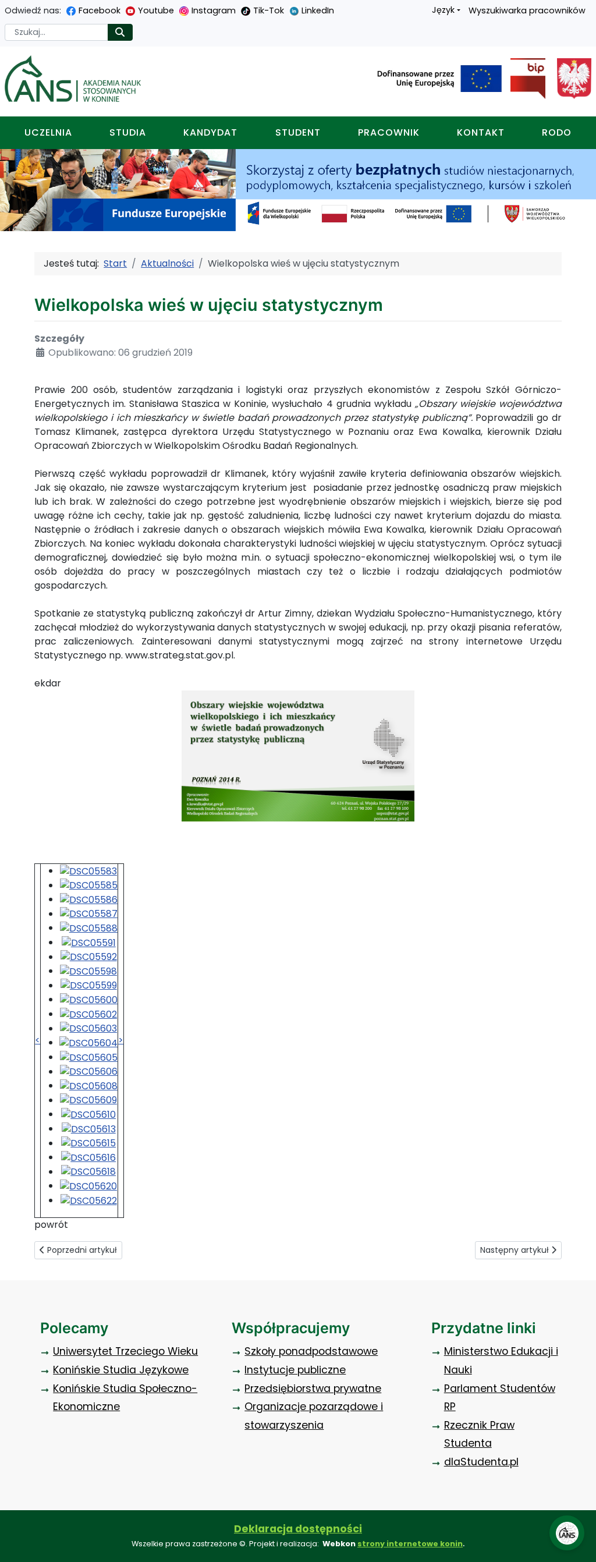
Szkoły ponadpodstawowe (311, 1351)
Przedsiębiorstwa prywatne (312, 1388)
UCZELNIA (48, 132)
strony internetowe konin (410, 1544)
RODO (557, 132)
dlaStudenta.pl (481, 1462)
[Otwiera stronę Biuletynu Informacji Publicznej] (523, 78)
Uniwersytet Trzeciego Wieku (125, 1351)
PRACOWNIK (389, 132)
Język (443, 10)
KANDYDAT (210, 132)
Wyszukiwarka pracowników (527, 10)
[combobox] (56, 32)
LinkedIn (317, 10)
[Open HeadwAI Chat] (566, 1532)
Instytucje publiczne (295, 1370)
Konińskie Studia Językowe (121, 1370)
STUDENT (298, 132)
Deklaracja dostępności (298, 1529)
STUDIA (127, 132)
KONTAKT (481, 132)
